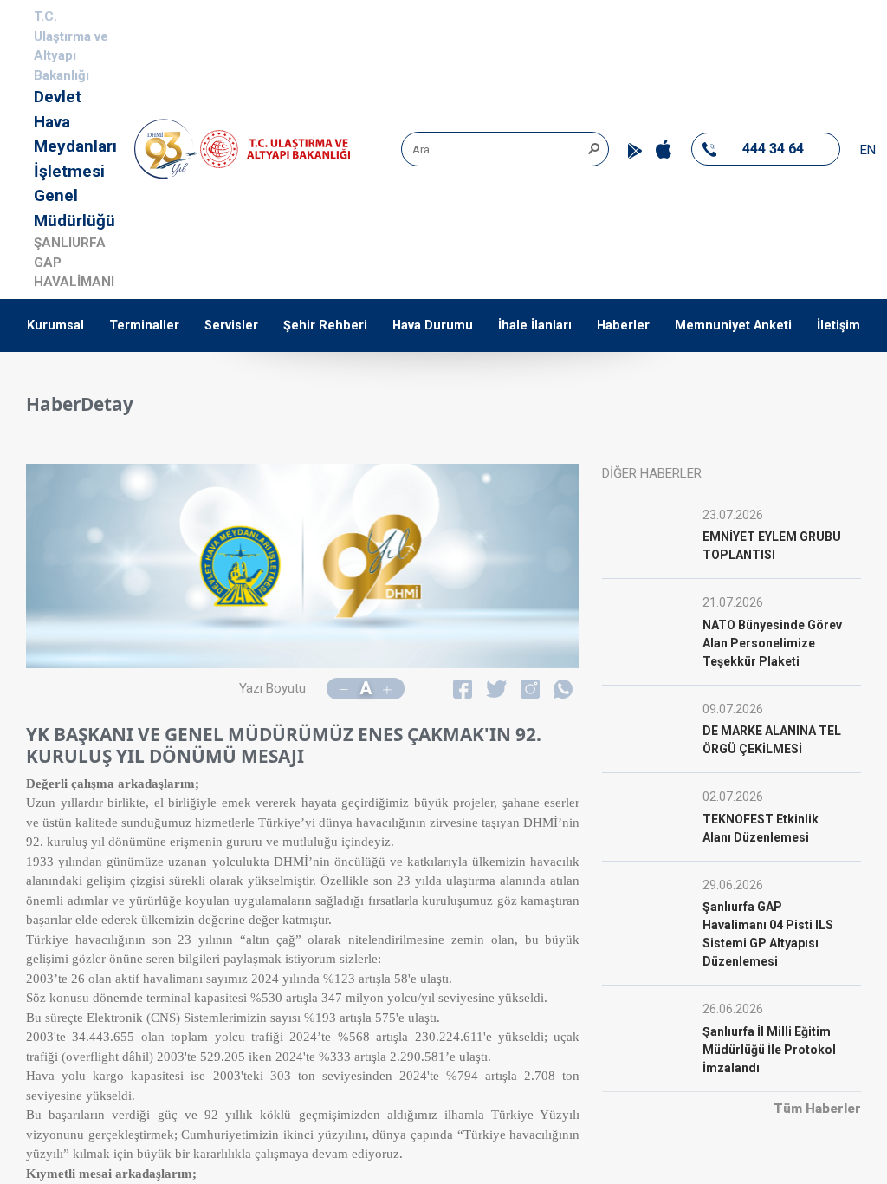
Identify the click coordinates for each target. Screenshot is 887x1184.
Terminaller (144, 325)
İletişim (838, 325)
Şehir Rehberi (325, 325)
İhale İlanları (535, 325)
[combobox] (499, 149)
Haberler (623, 325)
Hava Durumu (432, 325)
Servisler (231, 325)
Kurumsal (55, 325)
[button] (593, 147)
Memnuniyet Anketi (733, 325)
